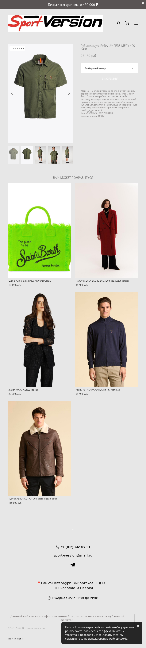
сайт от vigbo (15, 639)
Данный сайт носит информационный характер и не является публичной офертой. (67, 618)
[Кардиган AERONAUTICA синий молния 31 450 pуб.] (106, 339)
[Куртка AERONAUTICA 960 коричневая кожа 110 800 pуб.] (39, 448)
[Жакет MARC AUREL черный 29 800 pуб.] (39, 339)
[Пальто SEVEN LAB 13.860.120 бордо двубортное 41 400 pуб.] (106, 230)
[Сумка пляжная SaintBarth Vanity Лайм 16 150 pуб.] (39, 230)
